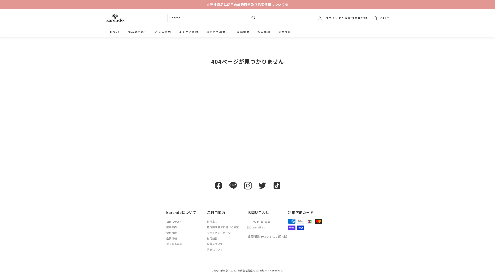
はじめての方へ (217, 32)
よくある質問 (189, 32)
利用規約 (212, 238)
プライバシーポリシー (220, 233)
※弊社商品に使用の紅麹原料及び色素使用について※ (247, 4)
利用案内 (212, 221)
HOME (115, 32)
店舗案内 (243, 32)
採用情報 (264, 32)
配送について (215, 244)
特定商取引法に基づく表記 (223, 227)
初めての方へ (174, 221)
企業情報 (284, 32)
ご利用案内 (163, 32)
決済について (215, 249)
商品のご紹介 (137, 32)
